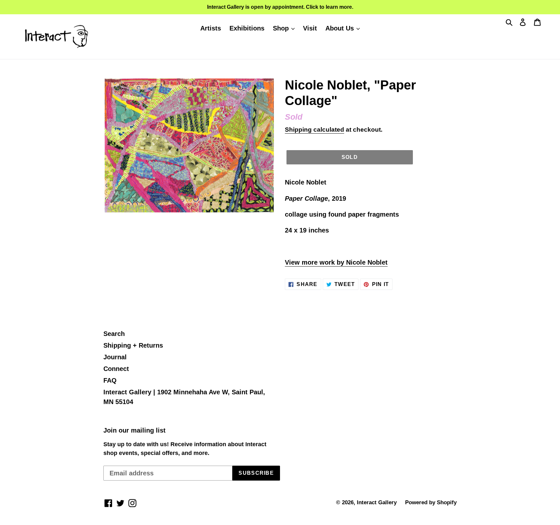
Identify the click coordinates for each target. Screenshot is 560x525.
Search (114, 333)
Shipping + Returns (133, 345)
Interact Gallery (377, 502)
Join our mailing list (134, 430)
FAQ (110, 380)
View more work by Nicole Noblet (336, 262)
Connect (116, 368)
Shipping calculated (314, 129)
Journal (115, 357)
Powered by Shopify (431, 502)
